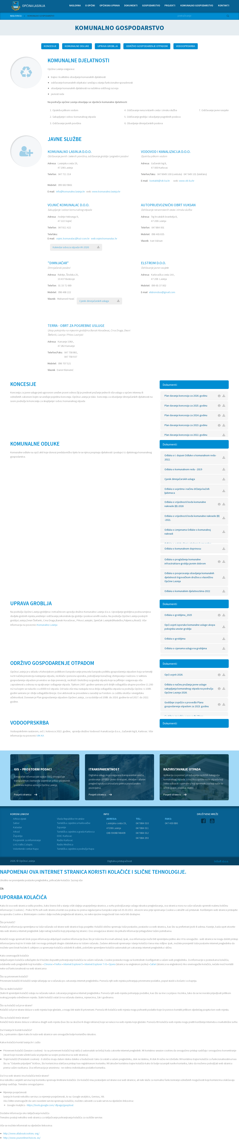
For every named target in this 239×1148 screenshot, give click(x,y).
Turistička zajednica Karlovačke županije (73, 825)
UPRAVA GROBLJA (108, 46)
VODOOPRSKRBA (185, 46)
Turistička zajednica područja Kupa (75, 848)
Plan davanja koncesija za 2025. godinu (185, 405)
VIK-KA (40, 735)
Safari (153, 964)
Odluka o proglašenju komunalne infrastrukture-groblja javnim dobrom (185, 561)
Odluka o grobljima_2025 (178, 615)
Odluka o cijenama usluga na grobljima (185, 648)
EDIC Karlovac (64, 836)
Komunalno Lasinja (47, 624)
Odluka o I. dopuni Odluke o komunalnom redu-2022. (190, 457)
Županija (17, 836)
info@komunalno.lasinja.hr (70, 191)
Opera (112, 964)
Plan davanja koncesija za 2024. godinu (185, 415)
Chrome (48, 964)
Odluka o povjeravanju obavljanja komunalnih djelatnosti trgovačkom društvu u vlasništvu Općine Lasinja (189, 577)
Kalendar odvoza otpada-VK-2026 (71, 247)
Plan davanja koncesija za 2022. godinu (185, 434)
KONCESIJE (50, 46)
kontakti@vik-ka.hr (160, 180)
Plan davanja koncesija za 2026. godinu (185, 395)
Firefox (58, 964)
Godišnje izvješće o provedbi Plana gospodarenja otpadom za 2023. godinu (186, 704)
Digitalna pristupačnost (119, 861)
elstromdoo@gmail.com (162, 292)
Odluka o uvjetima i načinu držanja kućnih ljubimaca (186, 491)
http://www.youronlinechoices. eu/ (22, 1137)
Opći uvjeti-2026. (173, 674)
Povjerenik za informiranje (27, 840)
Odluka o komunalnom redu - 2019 (183, 469)
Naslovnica (15, 16)
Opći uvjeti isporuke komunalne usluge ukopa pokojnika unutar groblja (189, 627)
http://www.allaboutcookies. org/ (21, 1133)
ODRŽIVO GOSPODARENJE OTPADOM (147, 46)
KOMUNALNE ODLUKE (77, 46)
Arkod (16, 831)
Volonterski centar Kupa (25, 848)
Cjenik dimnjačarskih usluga (94, 301)
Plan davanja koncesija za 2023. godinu (185, 425)
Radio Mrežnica (65, 844)
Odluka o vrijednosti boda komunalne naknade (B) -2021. (192, 518)
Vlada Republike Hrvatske (70, 818)
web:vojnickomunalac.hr (104, 238)
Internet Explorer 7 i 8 (96, 964)
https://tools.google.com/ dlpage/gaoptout (50, 1105)
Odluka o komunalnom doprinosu (182, 548)
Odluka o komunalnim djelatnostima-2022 (187, 591)
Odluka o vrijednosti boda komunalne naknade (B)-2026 (185, 504)
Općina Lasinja (33, 6)
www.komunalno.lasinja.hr (106, 191)
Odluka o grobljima (174, 638)
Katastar (17, 827)
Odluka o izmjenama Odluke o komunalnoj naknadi (187, 531)
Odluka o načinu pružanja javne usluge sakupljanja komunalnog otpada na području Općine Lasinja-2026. (188, 688)
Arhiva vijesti (19, 818)
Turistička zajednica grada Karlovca (75, 831)
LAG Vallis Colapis (22, 844)
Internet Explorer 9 (73, 964)
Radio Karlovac (65, 840)
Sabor (16, 823)
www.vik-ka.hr (186, 180)
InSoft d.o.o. (221, 861)
